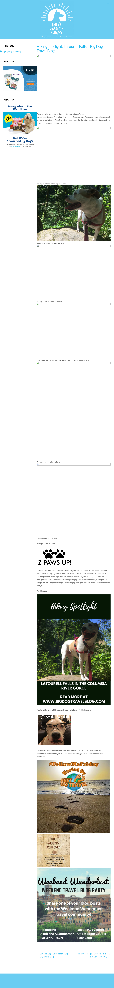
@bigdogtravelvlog (12, 51)
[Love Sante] (57, 33)
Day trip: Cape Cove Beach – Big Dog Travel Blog (54, 955)
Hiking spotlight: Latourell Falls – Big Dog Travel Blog (70, 48)
